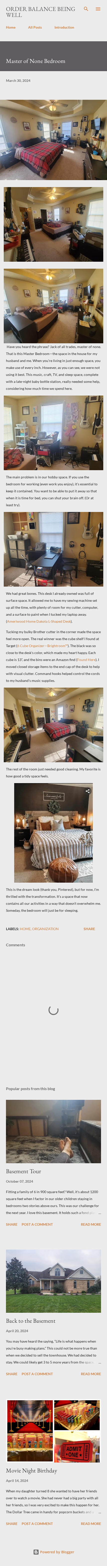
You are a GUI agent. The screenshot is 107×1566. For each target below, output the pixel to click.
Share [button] (89, 929)
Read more (91, 1224)
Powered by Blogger (56, 1552)
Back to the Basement (30, 1320)
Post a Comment (37, 1224)
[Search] (86, 9)
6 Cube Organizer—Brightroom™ (42, 646)
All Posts (35, 27)
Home (10, 27)
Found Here (86, 659)
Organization (45, 929)
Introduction (64, 27)
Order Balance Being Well (40, 12)
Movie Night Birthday (31, 1470)
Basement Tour (23, 1171)
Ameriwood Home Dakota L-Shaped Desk (39, 621)
